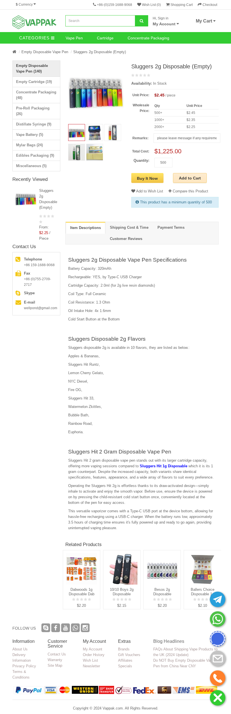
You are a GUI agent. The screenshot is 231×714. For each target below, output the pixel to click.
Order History (94, 655)
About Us (20, 649)
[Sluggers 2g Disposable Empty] (95, 91)
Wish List (90, 660)
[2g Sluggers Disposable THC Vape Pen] (112, 132)
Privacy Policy (24, 666)
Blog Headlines (168, 641)
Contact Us (57, 654)
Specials (125, 666)
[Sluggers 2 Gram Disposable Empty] (76, 152)
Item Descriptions (85, 228)
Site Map (55, 665)
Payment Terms (171, 227)
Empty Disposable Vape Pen (44, 52)
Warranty (55, 660)
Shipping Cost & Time (129, 227)
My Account (92, 649)
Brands (124, 649)
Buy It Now (147, 178)
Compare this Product (190, 191)
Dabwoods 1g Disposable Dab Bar (81, 591)
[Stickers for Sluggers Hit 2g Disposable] (94, 152)
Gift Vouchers (129, 655)
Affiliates (125, 660)
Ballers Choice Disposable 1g (202, 591)
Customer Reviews (126, 239)
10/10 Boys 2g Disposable (122, 591)
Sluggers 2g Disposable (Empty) (99, 52)
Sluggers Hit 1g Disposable (163, 466)
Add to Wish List (149, 191)
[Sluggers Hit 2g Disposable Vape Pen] (94, 132)
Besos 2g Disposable (162, 591)
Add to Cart (190, 178)
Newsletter (91, 666)
